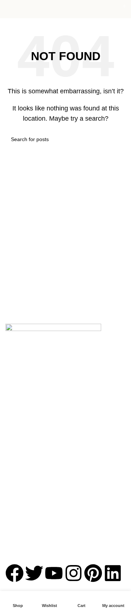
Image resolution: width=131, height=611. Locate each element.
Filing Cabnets (22, 537)
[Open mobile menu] (8, 9)
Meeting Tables (22, 524)
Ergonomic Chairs (26, 475)
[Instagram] (73, 573)
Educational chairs (26, 499)
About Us (16, 377)
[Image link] (53, 341)
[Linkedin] (113, 573)
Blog (10, 414)
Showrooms (19, 402)
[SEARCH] (117, 139)
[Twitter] (34, 573)
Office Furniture (23, 449)
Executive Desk (23, 512)
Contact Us (18, 389)
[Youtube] (54, 573)
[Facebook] (14, 573)
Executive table (22, 462)
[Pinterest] (93, 573)
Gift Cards (17, 426)
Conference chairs (26, 487)
